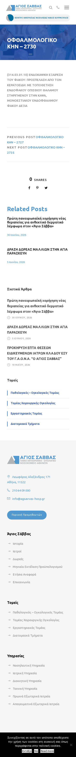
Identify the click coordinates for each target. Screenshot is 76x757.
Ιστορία (18, 543)
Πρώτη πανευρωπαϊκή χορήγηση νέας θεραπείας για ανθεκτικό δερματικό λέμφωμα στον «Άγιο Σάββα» (36, 222)
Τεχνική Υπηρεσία (25, 688)
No (36, 751)
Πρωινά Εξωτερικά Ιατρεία (31, 696)
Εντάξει (27, 751)
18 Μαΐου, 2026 (21, 364)
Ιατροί (17, 551)
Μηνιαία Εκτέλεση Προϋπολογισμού (37, 566)
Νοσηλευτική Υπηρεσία (29, 665)
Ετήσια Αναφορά (24, 574)
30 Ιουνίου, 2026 (16, 234)
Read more (47, 751)
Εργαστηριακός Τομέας (26, 413)
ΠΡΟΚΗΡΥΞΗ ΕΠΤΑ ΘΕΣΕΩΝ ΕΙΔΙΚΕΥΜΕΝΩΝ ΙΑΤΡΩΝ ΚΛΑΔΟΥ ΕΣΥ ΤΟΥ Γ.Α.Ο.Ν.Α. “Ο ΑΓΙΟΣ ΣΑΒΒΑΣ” (37, 353)
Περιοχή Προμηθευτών (27, 514)
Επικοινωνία (21, 582)
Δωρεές (18, 559)
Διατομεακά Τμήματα (25, 423)
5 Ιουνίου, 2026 (16, 262)
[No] (71, 745)
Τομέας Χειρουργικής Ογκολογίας (33, 403)
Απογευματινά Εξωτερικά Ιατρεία (36, 704)
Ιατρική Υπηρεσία (25, 673)
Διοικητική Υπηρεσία (27, 681)
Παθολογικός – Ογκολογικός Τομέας (35, 392)
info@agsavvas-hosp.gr (28, 498)
